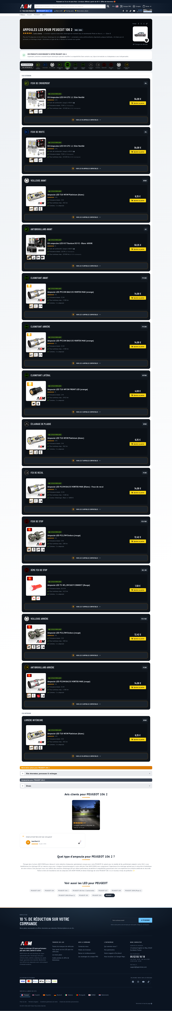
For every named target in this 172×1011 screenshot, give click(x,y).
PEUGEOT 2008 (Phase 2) (67, 895)
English (37, 995)
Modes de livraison (84, 950)
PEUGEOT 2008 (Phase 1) (133, 890)
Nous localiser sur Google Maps (114, 957)
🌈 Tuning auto (69, 11)
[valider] (108, 6)
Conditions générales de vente (49, 1002)
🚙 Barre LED (58, 11)
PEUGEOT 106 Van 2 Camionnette (83, 890)
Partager (134, 23)
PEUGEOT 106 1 (63, 890)
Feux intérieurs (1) (27, 67)
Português (82, 995)
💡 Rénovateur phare (81, 11)
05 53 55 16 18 (137, 956)
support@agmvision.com (138, 967)
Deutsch (59, 995)
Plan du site (23, 1002)
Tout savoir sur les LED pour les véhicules (62, 951)
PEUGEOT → (109, 895)
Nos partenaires (109, 950)
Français (26, 995)
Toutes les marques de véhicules (63, 946)
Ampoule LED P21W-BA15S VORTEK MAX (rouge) (68, 681)
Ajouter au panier (139, 103)
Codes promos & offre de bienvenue (60, 959)
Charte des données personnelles (69, 1002)
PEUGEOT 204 (96, 895)
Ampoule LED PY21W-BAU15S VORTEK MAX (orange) (70, 292)
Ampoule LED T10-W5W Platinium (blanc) (65, 194)
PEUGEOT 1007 (36, 890)
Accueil (29, 15)
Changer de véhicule (141, 44)
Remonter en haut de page (143, 1003)
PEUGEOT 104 (49, 890)
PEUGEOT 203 (83, 895)
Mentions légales (33, 1002)
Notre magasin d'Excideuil (113, 953)
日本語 (93, 995)
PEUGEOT (37, 15)
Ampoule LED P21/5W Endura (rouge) (64, 535)
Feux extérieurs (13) (27, 64)
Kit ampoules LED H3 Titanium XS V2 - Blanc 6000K (69, 243)
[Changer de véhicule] (51, 11)
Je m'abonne (145, 920)
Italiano (70, 995)
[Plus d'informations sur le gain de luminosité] (74, 103)
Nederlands (105, 995)
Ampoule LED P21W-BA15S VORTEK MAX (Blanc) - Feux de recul (75, 486)
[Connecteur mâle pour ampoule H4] (80, 842)
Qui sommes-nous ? (110, 946)
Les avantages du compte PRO (88, 957)
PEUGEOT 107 (103, 890)
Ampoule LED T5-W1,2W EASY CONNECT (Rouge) (68, 585)
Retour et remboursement (86, 953)
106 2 (44, 15)
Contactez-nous (83, 946)
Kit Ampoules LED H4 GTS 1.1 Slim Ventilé (65, 97)
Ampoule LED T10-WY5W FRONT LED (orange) (67, 389)
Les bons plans (57, 955)
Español (48, 995)
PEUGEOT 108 (116, 890)
